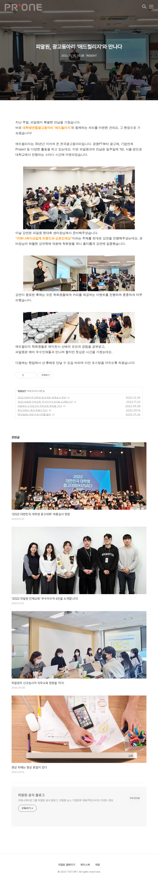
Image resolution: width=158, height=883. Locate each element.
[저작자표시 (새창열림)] (54, 375)
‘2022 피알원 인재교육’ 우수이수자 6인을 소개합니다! (45, 401)
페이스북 (85, 864)
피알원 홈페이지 (66, 864)
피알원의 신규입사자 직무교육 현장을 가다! (40, 405)
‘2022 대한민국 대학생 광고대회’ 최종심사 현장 (42, 397)
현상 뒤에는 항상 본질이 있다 (33, 410)
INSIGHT (22, 390)
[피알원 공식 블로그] (73, 7)
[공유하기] (27, 375)
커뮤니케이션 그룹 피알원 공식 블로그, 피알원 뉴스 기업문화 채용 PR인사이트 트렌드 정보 (65, 800)
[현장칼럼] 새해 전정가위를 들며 (34, 414)
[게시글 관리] (32, 375)
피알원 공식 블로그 (31, 795)
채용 (97, 864)
